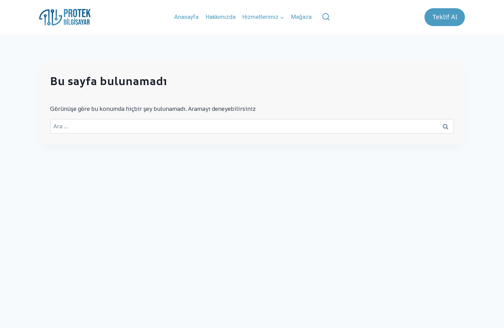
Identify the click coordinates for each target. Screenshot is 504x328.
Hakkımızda (221, 16)
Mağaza (301, 16)
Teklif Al (444, 16)
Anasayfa (186, 16)
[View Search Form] (326, 17)
